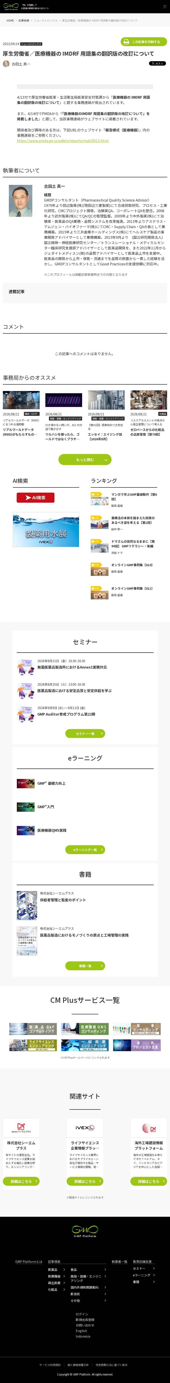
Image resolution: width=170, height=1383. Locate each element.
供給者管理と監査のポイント (63, 899)
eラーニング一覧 (85, 849)
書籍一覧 (85, 966)
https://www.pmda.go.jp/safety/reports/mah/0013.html (63, 140)
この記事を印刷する (146, 41)
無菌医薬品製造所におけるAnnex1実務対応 (72, 667)
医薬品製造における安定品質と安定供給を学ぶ (74, 690)
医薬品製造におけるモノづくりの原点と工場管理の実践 (84, 935)
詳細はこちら (21, 1181)
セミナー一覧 (85, 733)
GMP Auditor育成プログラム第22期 (66, 714)
